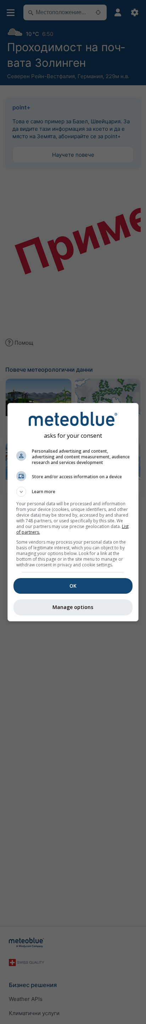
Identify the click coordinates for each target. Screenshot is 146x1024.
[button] (73, 492)
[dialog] (73, 512)
